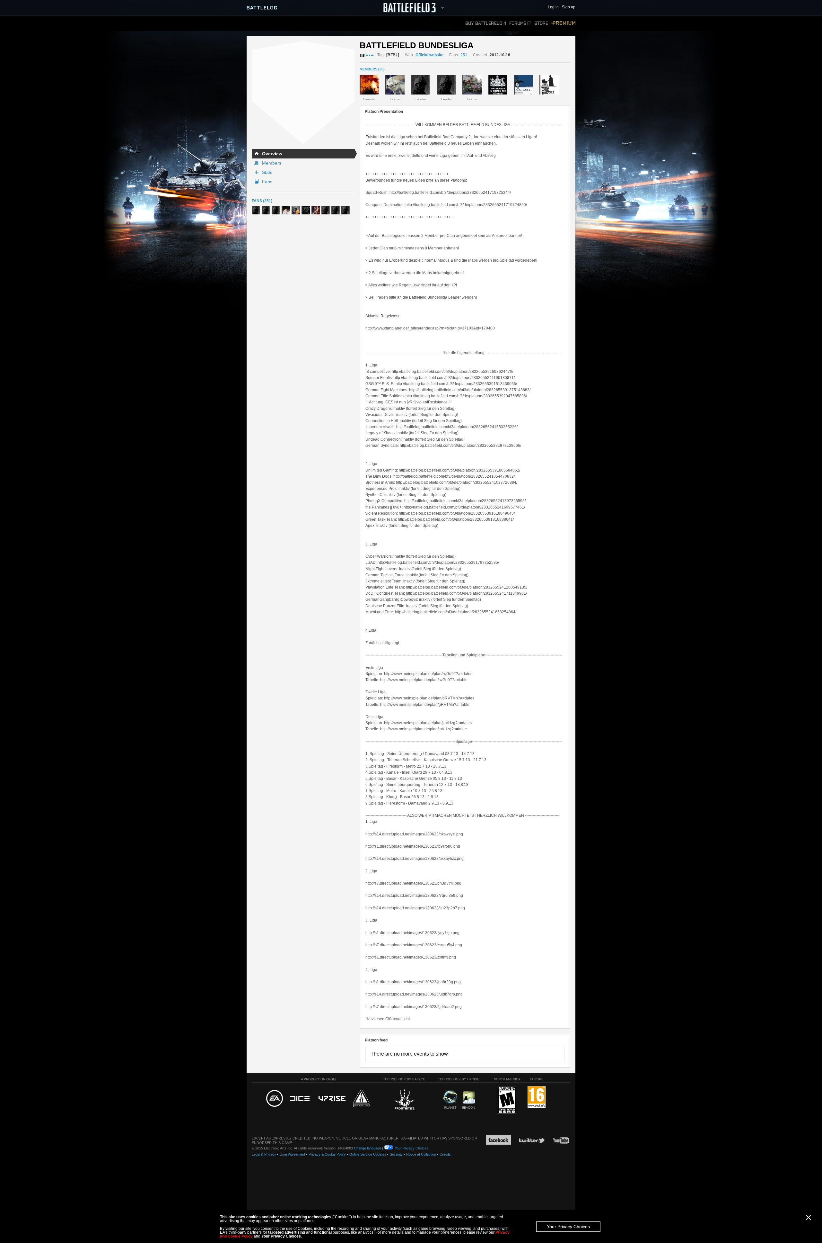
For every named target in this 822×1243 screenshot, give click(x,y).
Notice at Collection (421, 1154)
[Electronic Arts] (274, 1098)
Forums (517, 23)
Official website (429, 55)
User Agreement (292, 1154)
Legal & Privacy (264, 1154)
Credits (445, 1154)
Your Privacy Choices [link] (411, 1148)
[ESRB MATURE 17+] (507, 1100)
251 (463, 55)
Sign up (568, 7)
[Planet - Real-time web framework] (450, 1099)
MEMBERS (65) (372, 69)
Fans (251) (262, 201)
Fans (267, 181)
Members (271, 163)
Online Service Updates (367, 1154)
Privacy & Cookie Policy (327, 1154)
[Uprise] (332, 1099)
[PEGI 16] (537, 1097)
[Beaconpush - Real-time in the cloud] (468, 1100)
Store (541, 23)
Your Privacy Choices (568, 1226)
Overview (272, 153)
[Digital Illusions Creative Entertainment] (300, 1099)
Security (396, 1154)
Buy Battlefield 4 (485, 23)
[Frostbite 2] (404, 1099)
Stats (267, 172)
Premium (563, 23)
